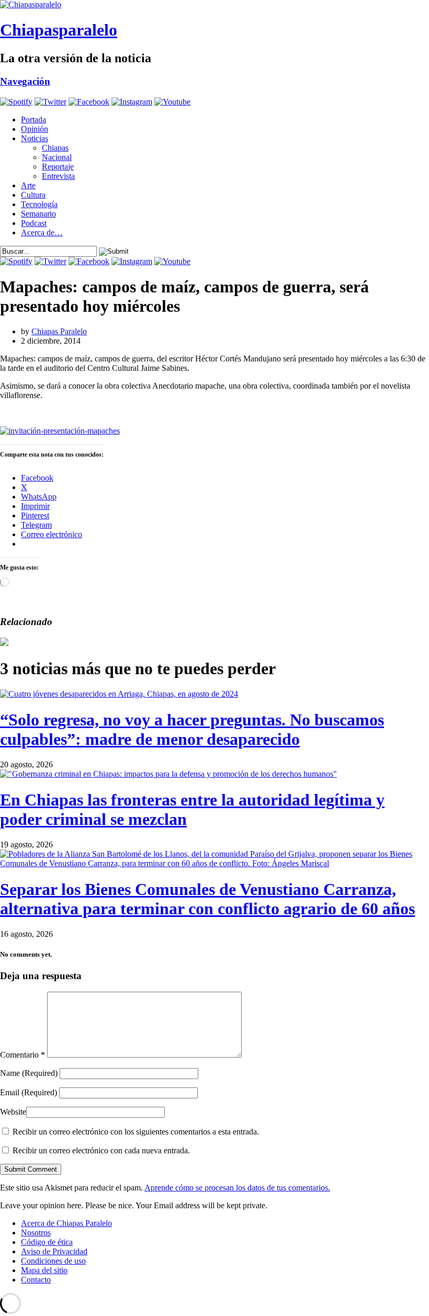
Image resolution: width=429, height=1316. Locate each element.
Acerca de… (42, 232)
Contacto (36, 1279)
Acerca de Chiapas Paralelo (66, 1223)
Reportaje (58, 166)
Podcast (34, 223)
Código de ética (47, 1242)
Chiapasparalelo (58, 29)
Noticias (34, 138)
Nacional (57, 157)
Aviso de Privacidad (54, 1251)
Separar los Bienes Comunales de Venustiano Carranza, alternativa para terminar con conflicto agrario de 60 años (207, 899)
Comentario (22, 1054)
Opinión (34, 128)
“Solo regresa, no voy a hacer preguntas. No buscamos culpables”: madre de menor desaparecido (192, 729)
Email (28, 1092)
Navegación (25, 81)
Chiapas (55, 147)
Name (29, 1073)
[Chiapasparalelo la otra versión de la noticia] (214, 4)
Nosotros (36, 1232)
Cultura (33, 194)
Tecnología (39, 204)
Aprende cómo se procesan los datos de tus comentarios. (237, 1187)
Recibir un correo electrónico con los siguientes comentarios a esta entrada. (136, 1131)
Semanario (38, 213)
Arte (28, 185)
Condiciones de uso (53, 1260)
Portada (33, 119)
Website (13, 1111)
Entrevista (58, 176)
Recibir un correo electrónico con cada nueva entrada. (101, 1150)
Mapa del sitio (44, 1270)
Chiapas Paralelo (59, 331)
